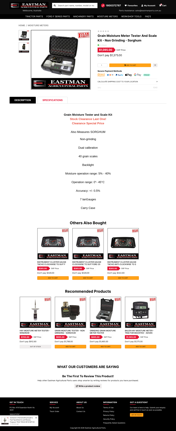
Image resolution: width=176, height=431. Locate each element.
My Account (54, 407)
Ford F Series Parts (58, 16)
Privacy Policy (108, 411)
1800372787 (113, 5)
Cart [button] (163, 5)
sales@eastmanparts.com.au (148, 10)
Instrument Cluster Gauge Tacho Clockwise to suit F (51, 263)
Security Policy (109, 419)
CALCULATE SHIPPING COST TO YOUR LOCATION (118, 82)
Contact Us (80, 411)
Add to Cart (131, 65)
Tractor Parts (34, 16)
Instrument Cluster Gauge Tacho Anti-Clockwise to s (121, 263)
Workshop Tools (131, 16)
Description (22, 100)
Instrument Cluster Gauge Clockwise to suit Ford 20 (86, 263)
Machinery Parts (83, 16)
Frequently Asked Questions (114, 423)
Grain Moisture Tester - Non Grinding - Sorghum (70, 331)
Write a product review (89, 386)
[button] (155, 65)
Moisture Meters (107, 16)
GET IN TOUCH (136, 415)
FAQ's (148, 16)
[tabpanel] (53, 254)
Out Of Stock (35, 346)
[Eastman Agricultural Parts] (29, 5)
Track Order (54, 411)
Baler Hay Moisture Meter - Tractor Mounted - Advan (139, 331)
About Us (80, 407)
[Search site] (54, 5)
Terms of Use (108, 407)
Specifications (53, 100)
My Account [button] (149, 5)
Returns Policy (108, 415)
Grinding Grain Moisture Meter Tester (103, 331)
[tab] (23, 100)
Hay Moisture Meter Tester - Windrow (35, 331)
